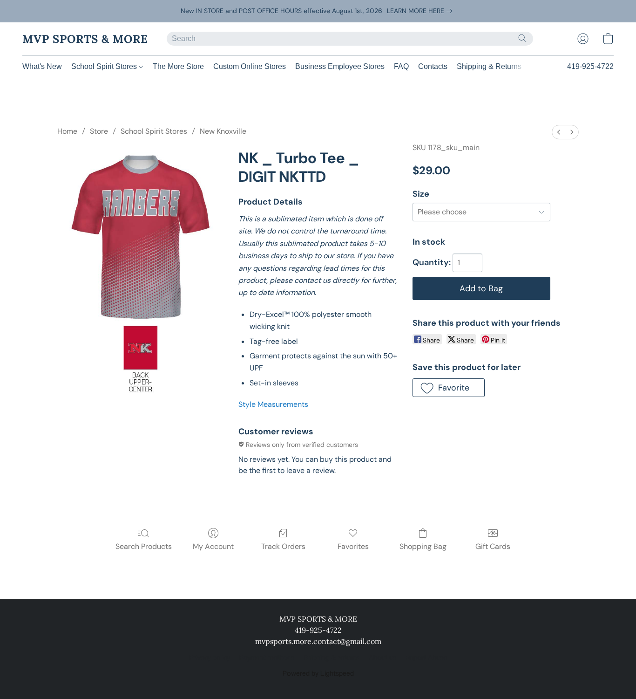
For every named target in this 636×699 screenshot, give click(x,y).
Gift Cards (492, 546)
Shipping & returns (331, 658)
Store (99, 131)
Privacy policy (209, 658)
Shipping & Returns (489, 66)
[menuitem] (558, 132)
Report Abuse (426, 658)
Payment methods (266, 658)
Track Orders (283, 546)
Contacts (432, 66)
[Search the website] (522, 38)
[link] (421, 10)
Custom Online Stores (249, 66)
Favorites (353, 546)
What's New (42, 66)
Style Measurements (273, 404)
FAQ (401, 66)
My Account (213, 546)
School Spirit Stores (105, 66)
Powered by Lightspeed (318, 674)
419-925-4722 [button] (590, 66)
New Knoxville (223, 131)
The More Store (178, 66)
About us (382, 658)
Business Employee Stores (340, 66)
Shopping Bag (423, 546)
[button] (85, 38)
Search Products (143, 546)
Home (67, 131)
